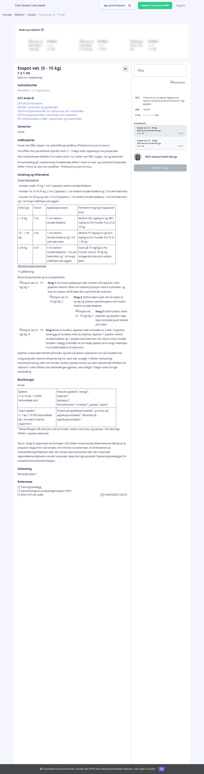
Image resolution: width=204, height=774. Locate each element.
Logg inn (180, 5)
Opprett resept (160, 167)
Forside (7, 14)
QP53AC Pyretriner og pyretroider (38, 107)
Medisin (19, 14)
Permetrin (34, 90)
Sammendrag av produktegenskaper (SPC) (46, 491)
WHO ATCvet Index (31, 494)
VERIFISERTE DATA (115, 494)
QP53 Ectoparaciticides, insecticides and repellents (47, 115)
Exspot (32, 14)
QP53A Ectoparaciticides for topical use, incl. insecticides (51, 111)
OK (161, 769)
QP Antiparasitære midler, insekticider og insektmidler (50, 119)
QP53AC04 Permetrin (30, 103)
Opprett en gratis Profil (155, 5)
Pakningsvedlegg (30, 487)
